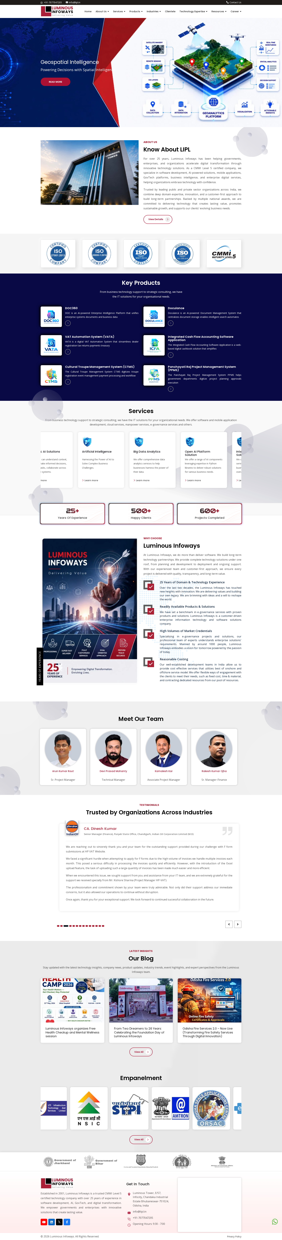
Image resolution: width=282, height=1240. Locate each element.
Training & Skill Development (209, 453)
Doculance (176, 308)
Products (134, 11)
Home (88, 11)
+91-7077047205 (53, 2)
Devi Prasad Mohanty (63, 771)
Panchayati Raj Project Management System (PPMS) (202, 368)
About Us (101, 11)
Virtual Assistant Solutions (159, 453)
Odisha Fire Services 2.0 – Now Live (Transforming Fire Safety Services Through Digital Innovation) (208, 1008)
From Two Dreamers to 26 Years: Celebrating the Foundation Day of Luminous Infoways (139, 1008)
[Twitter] (59, 1198)
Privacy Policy (234, 1212)
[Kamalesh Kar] (113, 750)
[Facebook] (67, 1198)
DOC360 (71, 308)
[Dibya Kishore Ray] (214, 750)
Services (118, 11)
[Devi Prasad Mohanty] (63, 750)
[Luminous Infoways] (57, 1158)
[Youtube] (44, 1198)
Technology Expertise (192, 11)
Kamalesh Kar (113, 771)
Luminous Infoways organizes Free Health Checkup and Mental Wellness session (72, 1008)
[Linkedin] (51, 1198)
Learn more (54, 480)
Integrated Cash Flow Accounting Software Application (200, 338)
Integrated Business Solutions (110, 453)
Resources (218, 11)
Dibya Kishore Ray (214, 771)
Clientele (170, 11)
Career (235, 11)
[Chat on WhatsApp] (275, 1221)
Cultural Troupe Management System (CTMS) (100, 367)
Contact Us (235, 2)
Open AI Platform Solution (57, 453)
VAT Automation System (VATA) (89, 337)
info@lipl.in (74, 2)
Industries (152, 11)
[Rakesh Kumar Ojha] (164, 750)
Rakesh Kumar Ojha (163, 771)
